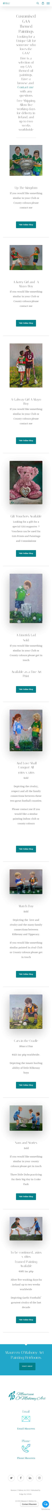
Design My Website (25, 1494)
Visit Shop (27, 1366)
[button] (48, 3)
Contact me (26, 87)
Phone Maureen (26, 1458)
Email (26, 1411)
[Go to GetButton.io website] (45, 1509)
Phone (26, 1441)
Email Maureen (26, 1429)
